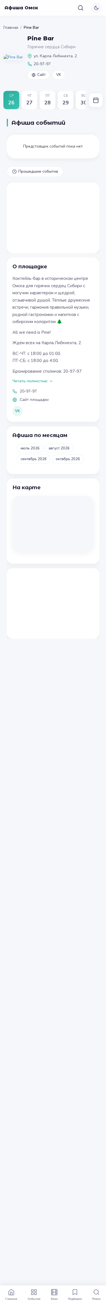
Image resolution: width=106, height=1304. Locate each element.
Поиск (96, 1299)
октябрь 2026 (68, 459)
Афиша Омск (21, 7)
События (34, 1299)
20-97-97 (28, 391)
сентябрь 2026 (34, 459)
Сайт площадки (34, 399)
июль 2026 (30, 448)
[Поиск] (80, 8)
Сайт (41, 74)
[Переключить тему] (96, 8)
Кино (54, 1299)
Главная (10, 27)
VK (58, 74)
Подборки (75, 1299)
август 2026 (59, 448)
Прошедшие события (38, 171)
